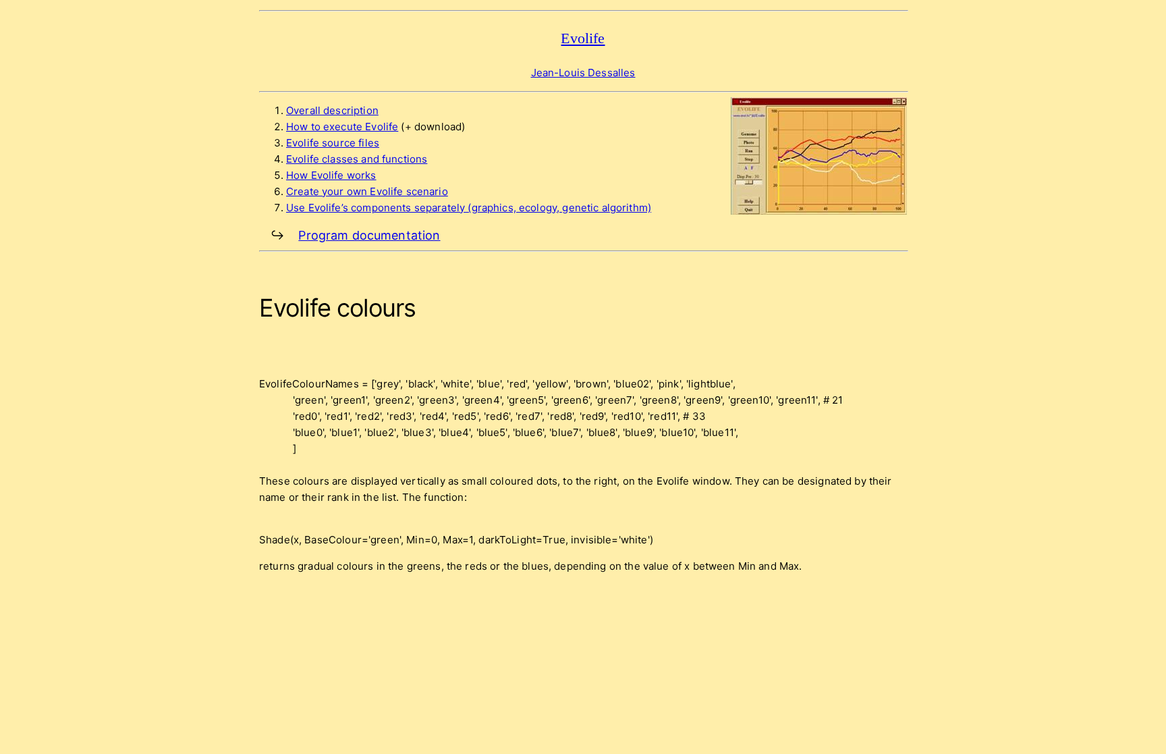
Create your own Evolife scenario (367, 191)
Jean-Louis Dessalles (583, 72)
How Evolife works (331, 175)
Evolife (583, 38)
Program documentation (369, 235)
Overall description (332, 110)
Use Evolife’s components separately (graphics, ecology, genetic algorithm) (468, 207)
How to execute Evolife (342, 126)
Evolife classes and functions (356, 159)
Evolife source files (332, 142)
